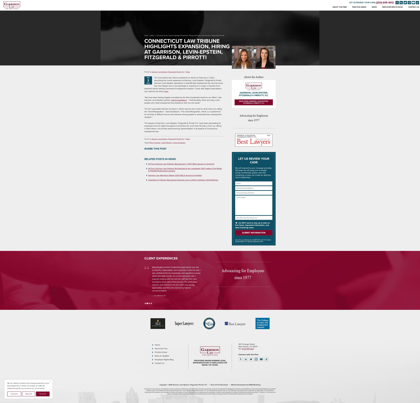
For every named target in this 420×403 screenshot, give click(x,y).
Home (146, 35)
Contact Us (413, 7)
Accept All (42, 394)
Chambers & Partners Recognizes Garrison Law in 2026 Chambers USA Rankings (183, 180)
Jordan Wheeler (166, 143)
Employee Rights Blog (392, 7)
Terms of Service (253, 241)
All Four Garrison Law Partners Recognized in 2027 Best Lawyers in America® (181, 164)
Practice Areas (359, 7)
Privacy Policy (239, 241)
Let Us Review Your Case (362, 2)
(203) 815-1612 (385, 3)
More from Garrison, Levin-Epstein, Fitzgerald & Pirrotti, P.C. (254, 102)
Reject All (28, 394)
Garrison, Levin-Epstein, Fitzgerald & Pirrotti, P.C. (168, 72)
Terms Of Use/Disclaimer (219, 385)
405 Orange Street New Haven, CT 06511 (247, 345)
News (374, 7)
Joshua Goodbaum (179, 100)
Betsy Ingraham (155, 143)
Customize (14, 394)
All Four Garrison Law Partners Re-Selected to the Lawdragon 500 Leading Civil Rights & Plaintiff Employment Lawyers (185, 169)
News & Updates (162, 355)
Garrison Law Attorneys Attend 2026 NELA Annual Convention (175, 175)
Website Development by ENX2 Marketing (246, 385)
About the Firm (339, 7)
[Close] (50, 381)
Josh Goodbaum (159, 267)
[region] (28, 389)
